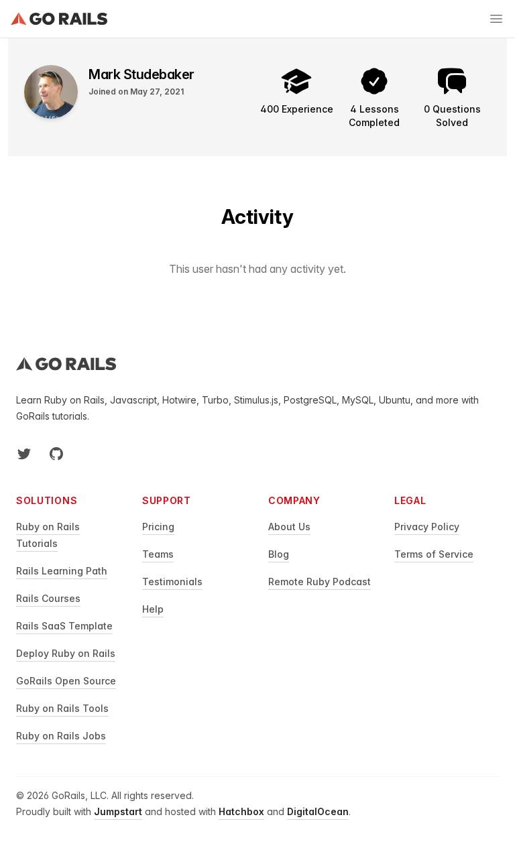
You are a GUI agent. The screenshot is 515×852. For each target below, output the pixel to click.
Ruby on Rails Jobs (61, 735)
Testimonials (172, 581)
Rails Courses (48, 598)
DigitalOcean (318, 811)
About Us (289, 526)
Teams (158, 554)
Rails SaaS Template (64, 625)
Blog (278, 554)
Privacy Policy (426, 526)
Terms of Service (433, 554)
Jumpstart (118, 811)
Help (153, 609)
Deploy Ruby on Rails (65, 653)
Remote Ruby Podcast (319, 581)
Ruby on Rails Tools (62, 708)
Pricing (158, 526)
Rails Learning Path (61, 570)
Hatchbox (241, 811)
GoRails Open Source (66, 680)
